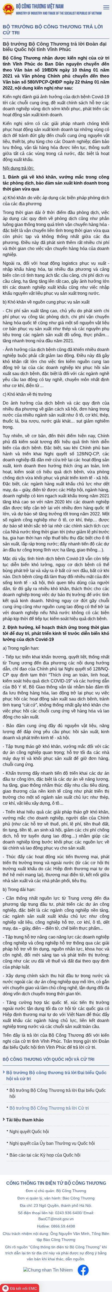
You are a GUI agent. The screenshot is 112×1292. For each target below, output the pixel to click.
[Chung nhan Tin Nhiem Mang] (48, 1269)
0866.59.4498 (63, 1226)
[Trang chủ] (52, 9)
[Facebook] (83, 1269)
